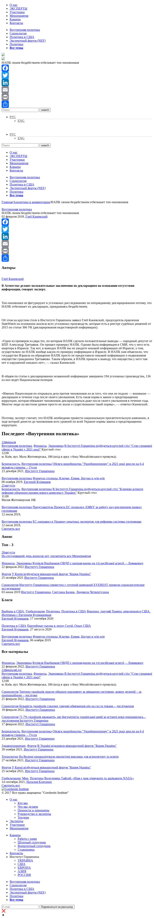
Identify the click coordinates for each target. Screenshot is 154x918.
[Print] (77, 97)
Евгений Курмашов (37, 482)
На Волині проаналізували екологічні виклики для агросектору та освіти (69, 756)
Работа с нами (27, 838)
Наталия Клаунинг (39, 782)
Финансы (40, 445)
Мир (25, 778)
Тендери (23, 817)
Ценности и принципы (33, 810)
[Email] (77, 89)
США (21, 864)
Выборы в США (13, 611)
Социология (18, 33)
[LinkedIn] (77, 82)
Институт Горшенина (40, 471)
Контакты (16, 23)
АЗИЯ (22, 871)
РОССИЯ (24, 875)
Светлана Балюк (63, 592)
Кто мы (23, 803)
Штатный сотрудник (32, 842)
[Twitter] (77, 75)
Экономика (56, 445)
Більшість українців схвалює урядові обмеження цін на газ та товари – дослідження (76, 706)
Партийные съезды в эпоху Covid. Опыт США (59, 625)
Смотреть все (11, 528)
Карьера (15, 19)
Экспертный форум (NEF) (28, 40)
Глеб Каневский (36, 216)
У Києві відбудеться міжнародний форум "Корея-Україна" (51, 574)
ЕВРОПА (24, 867)
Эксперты (16, 821)
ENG (21, 120)
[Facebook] (77, 68)
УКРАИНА (25, 860)
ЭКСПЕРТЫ (18, 8)
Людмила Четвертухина (92, 592)
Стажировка (26, 849)
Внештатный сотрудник (34, 846)
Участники (17, 12)
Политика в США (22, 37)
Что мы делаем (28, 806)
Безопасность (11, 464)
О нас (13, 5)
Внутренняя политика (25, 29)
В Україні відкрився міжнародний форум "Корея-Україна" (77, 745)
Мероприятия (19, 15)
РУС (13, 117)
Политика (16, 44)
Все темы (16, 47)
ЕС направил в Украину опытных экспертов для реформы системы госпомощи (87, 521)
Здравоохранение (13, 745)
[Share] (77, 104)
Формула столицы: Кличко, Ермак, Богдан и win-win (69, 478)
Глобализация (35, 611)
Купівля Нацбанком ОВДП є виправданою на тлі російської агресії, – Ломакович (87, 563)
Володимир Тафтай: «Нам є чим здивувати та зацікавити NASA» (89, 778)
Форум (6, 574)
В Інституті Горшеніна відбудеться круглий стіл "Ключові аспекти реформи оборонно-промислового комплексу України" (72, 490)
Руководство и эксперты (34, 814)
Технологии (10, 756)
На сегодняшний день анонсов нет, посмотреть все (46, 556)
